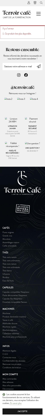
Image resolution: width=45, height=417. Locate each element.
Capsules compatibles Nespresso (15, 292)
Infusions (6, 274)
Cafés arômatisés (9, 246)
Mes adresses (7, 382)
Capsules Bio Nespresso (12, 299)
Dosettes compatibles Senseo (14, 302)
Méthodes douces (9, 323)
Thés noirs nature (9, 264)
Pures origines (8, 232)
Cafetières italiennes (10, 333)
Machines (6, 313)
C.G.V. (5, 354)
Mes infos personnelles (11, 385)
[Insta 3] (23, 99)
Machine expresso (9, 330)
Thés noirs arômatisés (11, 267)
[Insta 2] (10, 99)
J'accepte (22, 411)
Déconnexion (8, 389)
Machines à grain (9, 327)
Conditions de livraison (11, 367)
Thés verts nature (9, 257)
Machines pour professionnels (14, 337)
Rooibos (5, 277)
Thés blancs (7, 271)
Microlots (6, 239)
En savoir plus (16, 403)
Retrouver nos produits (11, 364)
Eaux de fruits (8, 281)
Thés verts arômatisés (11, 260)
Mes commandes (9, 379)
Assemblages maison (10, 242)
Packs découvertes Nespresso (14, 295)
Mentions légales (9, 351)
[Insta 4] (36, 99)
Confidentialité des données (13, 361)
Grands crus (7, 236)
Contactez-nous (9, 357)
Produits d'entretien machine (14, 317)
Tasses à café (7, 320)
